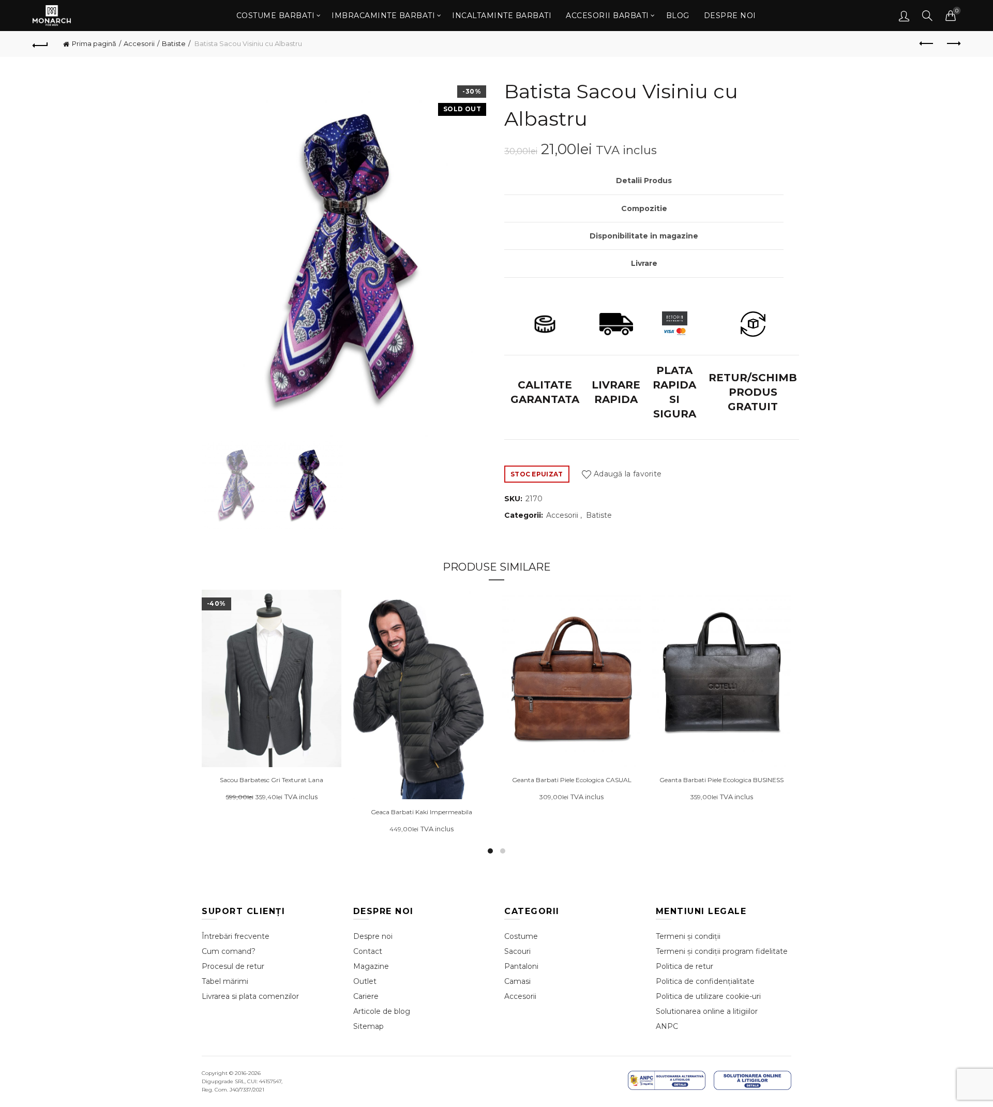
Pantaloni (521, 966)
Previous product (927, 44)
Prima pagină (94, 43)
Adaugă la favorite (627, 473)
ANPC (667, 1026)
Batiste (174, 43)
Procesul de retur (233, 966)
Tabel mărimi (225, 981)
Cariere (366, 996)
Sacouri (517, 951)
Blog (677, 15)
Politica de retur (684, 966)
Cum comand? (228, 951)
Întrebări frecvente (235, 936)
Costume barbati (275, 15)
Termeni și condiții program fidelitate (722, 951)
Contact (367, 951)
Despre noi (730, 15)
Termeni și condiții (688, 936)
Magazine (371, 966)
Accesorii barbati (607, 15)
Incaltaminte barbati (501, 15)
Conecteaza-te (904, 15)
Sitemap (368, 1026)
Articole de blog (381, 1011)
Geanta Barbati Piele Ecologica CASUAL (571, 780)
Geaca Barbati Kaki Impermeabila (421, 812)
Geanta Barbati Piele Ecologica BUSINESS (721, 780)
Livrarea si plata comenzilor (250, 996)
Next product (953, 44)
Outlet (365, 981)
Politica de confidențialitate (705, 981)
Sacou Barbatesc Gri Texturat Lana (271, 780)
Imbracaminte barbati (383, 15)
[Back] (40, 44)
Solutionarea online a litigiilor (707, 1011)
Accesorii (139, 43)
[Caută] (927, 15)
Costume (521, 936)
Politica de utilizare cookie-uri (708, 996)
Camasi (517, 981)
